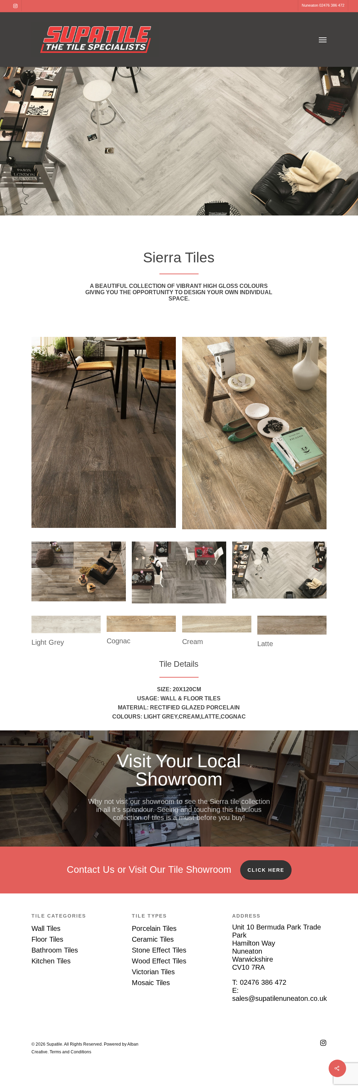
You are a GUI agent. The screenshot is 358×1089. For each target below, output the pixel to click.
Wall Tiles (45, 928)
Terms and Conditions (70, 1051)
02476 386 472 (263, 982)
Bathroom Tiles (54, 950)
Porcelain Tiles (154, 928)
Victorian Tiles (153, 972)
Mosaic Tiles (151, 983)
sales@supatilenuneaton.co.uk (279, 998)
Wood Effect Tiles (159, 961)
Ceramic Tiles (153, 939)
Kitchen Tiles (51, 961)
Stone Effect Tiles (159, 950)
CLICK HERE (266, 870)
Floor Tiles (47, 939)
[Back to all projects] (36, 200)
